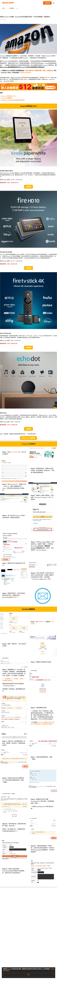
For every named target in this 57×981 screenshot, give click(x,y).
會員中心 (41, 622)
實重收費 (46, 77)
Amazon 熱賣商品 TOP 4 (9, 96)
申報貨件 (15, 597)
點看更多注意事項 (25, 72)
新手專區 (12, 8)
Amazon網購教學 (7, 98)
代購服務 (25, 79)
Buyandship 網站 (15, 452)
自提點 (6, 79)
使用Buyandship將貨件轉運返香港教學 (13, 100)
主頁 (3, 8)
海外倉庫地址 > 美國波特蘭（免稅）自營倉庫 (39, 70)
